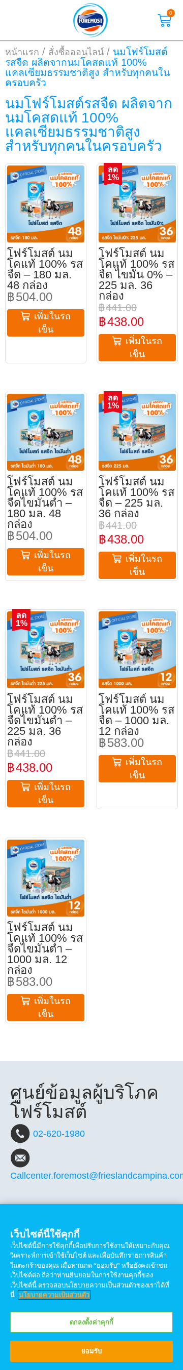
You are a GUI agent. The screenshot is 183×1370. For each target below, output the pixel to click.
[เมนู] (19, 20)
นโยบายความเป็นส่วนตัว (54, 1295)
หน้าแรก (22, 52)
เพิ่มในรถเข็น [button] (52, 323)
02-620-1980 (59, 1134)
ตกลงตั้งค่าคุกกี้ (91, 1322)
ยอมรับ (91, 1351)
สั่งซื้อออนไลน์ (76, 52)
